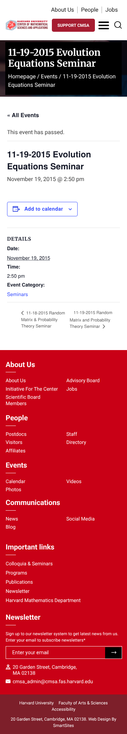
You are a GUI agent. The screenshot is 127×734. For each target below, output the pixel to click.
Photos (13, 490)
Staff (71, 434)
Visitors (14, 442)
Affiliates (15, 451)
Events (49, 76)
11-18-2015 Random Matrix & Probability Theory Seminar (43, 319)
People (89, 9)
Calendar (15, 482)
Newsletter (18, 591)
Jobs (111, 9)
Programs (16, 573)
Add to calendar (43, 208)
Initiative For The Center (32, 389)
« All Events (23, 115)
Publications (19, 582)
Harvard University (36, 702)
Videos (73, 482)
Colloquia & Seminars (29, 564)
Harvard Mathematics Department (43, 600)
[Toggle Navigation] (103, 25)
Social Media (80, 519)
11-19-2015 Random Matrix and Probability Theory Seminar (91, 319)
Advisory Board (83, 381)
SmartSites (63, 725)
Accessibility (63, 709)
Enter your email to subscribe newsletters (45, 640)
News (12, 519)
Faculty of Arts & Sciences (83, 702)
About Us (62, 9)
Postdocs (16, 434)
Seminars (17, 293)
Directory (76, 442)
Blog (11, 527)
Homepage (22, 76)
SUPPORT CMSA (73, 25)
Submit (113, 652)
